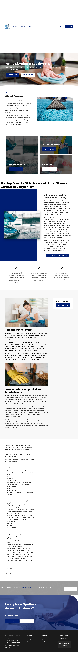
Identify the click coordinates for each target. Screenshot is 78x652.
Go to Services (49, 149)
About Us (23, 26)
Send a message (49, 169)
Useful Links (9, 573)
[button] (57, 255)
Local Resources (10, 568)
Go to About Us (16, 169)
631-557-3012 (26, 587)
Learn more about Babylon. (12, 564)
